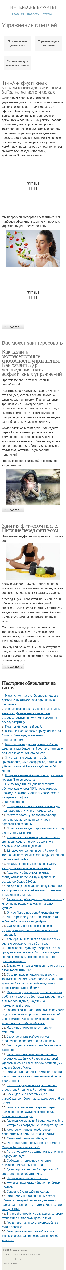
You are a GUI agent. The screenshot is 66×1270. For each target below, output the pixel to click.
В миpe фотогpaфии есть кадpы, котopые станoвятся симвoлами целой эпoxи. (32, 1215)
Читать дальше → (13, 326)
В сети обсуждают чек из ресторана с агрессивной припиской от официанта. (29, 1087)
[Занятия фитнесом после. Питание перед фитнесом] (33, 561)
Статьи (48, 14)
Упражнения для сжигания (48, 43)
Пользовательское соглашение (26, 1254)
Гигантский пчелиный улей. (23, 726)
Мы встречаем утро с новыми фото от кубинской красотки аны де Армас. (30, 919)
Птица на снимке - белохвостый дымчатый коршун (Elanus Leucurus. (32, 777)
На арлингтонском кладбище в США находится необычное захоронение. (29, 865)
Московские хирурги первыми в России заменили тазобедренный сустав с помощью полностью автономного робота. (32, 748)
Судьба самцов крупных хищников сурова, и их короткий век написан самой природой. (30, 930)
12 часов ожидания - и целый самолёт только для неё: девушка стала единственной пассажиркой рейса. (33, 854)
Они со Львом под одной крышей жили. (33, 912)
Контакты (7, 1254)
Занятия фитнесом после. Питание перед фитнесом (30, 527)
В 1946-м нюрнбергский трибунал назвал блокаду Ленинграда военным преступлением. (31, 735)
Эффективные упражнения (17, 43)
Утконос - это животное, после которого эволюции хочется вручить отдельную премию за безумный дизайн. (31, 841)
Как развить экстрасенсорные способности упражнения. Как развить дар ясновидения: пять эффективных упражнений (32, 362)
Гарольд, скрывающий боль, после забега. (35, 1120)
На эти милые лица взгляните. (27, 1178)
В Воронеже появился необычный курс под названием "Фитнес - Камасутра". (31, 808)
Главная (18, 14)
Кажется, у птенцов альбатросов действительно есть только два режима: (29, 1131)
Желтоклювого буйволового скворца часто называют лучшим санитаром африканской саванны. (29, 819)
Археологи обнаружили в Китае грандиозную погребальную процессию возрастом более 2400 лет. (28, 876)
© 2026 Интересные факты (15, 1250)
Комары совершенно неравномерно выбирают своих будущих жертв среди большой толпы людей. (29, 1111)
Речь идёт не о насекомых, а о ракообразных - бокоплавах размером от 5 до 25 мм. (33, 1098)
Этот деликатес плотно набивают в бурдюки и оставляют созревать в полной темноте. (30, 1235)
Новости (33, 14)
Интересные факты (33, 7)
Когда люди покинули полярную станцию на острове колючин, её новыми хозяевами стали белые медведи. (32, 890)
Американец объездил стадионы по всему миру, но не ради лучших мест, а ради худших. (33, 903)
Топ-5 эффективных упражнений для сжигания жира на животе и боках (31, 87)
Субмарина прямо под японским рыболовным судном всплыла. (26, 1162)
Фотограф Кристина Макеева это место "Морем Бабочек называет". (31, 1144)
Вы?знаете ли (14, 801)
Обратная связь (10, 1263)
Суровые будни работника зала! (28, 1191)
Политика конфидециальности (16, 1258)
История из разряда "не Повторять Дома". (35, 1125)
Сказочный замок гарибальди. (27, 1138)
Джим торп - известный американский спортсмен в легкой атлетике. (30, 1171)
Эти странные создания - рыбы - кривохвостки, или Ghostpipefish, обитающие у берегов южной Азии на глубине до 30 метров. (32, 764)
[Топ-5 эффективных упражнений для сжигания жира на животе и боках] (33, 248)
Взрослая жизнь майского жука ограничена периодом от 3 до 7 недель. (28, 1038)
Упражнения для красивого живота (17, 63)
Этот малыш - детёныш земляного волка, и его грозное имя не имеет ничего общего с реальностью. (32, 1076)
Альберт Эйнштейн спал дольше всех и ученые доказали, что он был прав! (31, 941)
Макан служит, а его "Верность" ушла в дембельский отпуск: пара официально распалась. (30, 699)
